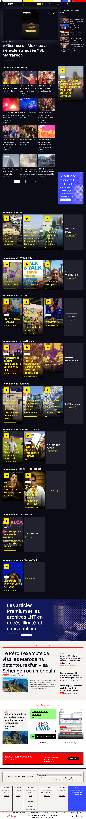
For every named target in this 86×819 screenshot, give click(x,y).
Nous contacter (48, 817)
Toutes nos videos (15, 4)
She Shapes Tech (74, 4)
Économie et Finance (18, 812)
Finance (18, 795)
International (64, 666)
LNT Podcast (38, 1)
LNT (60, 99)
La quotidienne (6, 790)
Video (69, 779)
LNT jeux (48, 1)
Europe (62, 693)
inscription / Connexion (79, 1)
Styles (73, 812)
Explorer (6, 795)
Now (39, 4)
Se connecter (65, 196)
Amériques (6, 675)
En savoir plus (9, 60)
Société (45, 812)
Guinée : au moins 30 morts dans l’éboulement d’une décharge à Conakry (71, 675)
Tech (64, 812)
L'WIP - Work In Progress (47, 793)
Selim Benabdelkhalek (10, 288)
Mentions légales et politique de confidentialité (42, 815)
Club (75, 779)
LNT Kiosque (17, 1)
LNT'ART (54, 4)
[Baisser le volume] (53, 736)
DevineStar (62, 795)
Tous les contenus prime (77, 790)
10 (34, 181)
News (73, 778)
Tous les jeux (62, 790)
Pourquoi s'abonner (77, 792)
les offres (64, 199)
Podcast (63, 779)
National (5, 812)
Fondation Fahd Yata (37, 817)
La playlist (70, 235)
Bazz (33, 4)
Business (46, 4)
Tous (68, 778)
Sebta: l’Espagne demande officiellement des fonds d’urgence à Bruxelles (71, 688)
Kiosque (63, 726)
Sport (81, 812)
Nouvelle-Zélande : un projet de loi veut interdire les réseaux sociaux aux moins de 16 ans (71, 659)
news (6, 711)
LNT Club (64, 1)
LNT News (8, 1)
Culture (55, 812)
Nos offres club (77, 794)
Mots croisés (62, 793)
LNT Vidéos (29, 1)
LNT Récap (26, 4)
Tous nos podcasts (47, 790)
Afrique (62, 680)
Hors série (18, 793)
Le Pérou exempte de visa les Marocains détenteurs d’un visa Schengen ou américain (29, 662)
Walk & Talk (63, 4)
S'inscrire (72, 758)
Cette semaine (6, 793)
